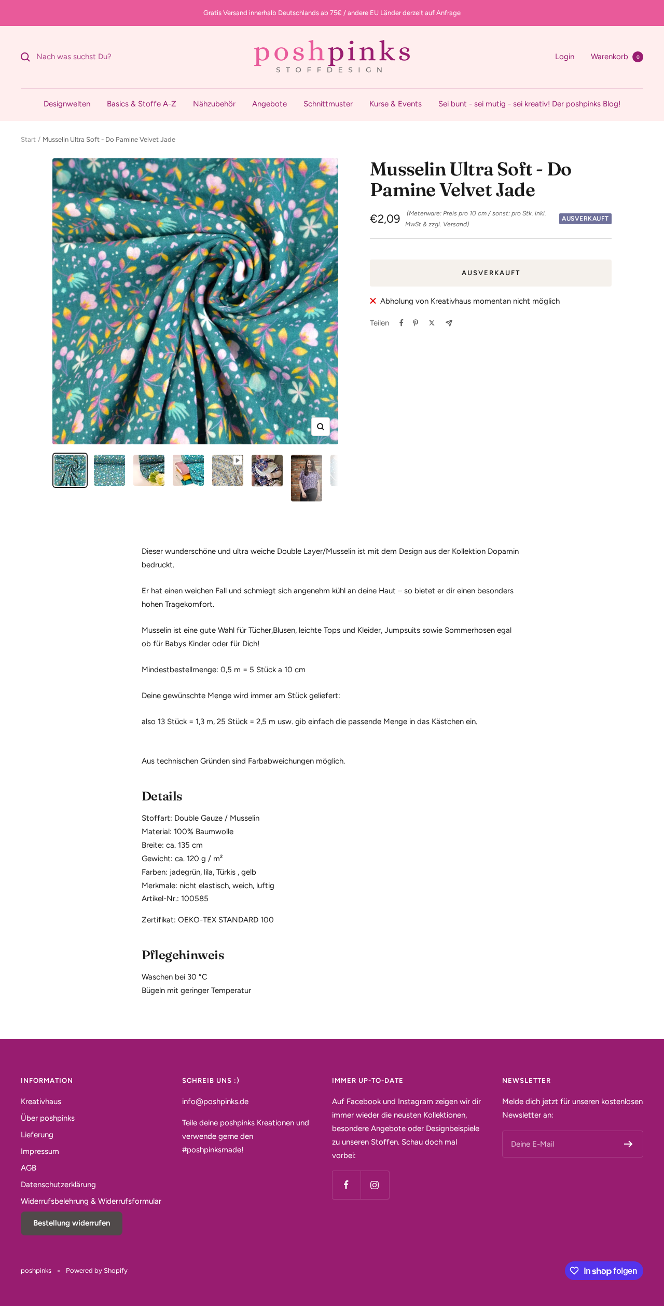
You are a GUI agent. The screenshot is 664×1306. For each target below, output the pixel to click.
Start (28, 139)
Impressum (40, 1151)
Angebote (269, 103)
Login (564, 56)
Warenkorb (615, 56)
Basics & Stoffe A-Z (141, 103)
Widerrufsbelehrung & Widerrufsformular (91, 1201)
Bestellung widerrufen (71, 1223)
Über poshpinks (48, 1118)
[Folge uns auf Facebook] (346, 1185)
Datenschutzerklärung (58, 1184)
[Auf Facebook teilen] (401, 322)
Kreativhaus (41, 1101)
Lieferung (37, 1134)
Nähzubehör (214, 103)
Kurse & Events (395, 103)
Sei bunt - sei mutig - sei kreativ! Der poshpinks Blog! (529, 103)
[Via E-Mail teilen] (449, 323)
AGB (28, 1168)
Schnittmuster (328, 103)
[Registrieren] (628, 1144)
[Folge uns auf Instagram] (375, 1185)
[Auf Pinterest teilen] (415, 322)
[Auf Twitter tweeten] (431, 322)
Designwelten (67, 103)
